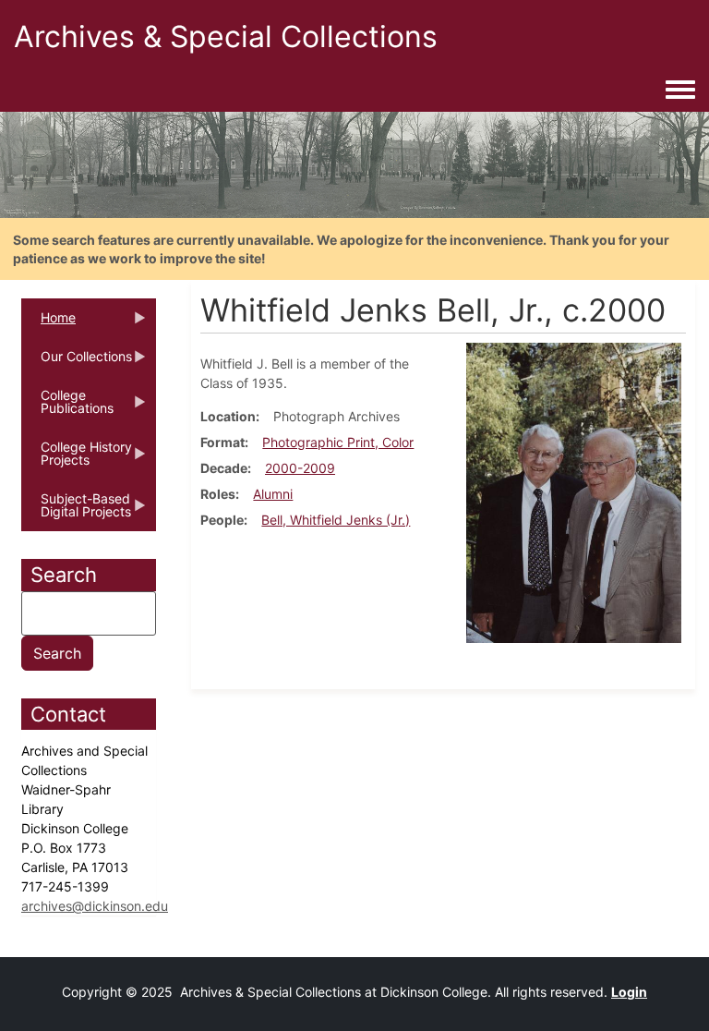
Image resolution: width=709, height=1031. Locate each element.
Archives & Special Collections (226, 36)
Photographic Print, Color (338, 442)
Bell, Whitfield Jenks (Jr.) (335, 520)
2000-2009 (300, 468)
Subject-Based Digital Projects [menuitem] (76, 511)
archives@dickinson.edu (94, 906)
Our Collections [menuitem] (76, 362)
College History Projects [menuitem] (76, 459)
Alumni (273, 494)
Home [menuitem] (48, 323)
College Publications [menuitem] (67, 407)
